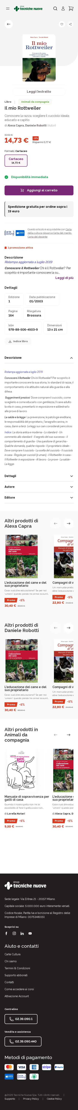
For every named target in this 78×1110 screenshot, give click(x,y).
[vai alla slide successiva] (68, 523)
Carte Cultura (12, 954)
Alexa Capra (16, 125)
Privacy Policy (31, 1098)
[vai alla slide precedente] (56, 523)
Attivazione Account (17, 996)
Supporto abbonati (16, 975)
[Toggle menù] (8, 8)
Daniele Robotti (36, 125)
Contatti (9, 982)
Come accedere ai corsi (19, 989)
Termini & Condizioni (17, 968)
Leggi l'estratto (39, 91)
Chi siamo (11, 961)
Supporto (10, 1098)
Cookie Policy (54, 1098)
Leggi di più (64, 277)
